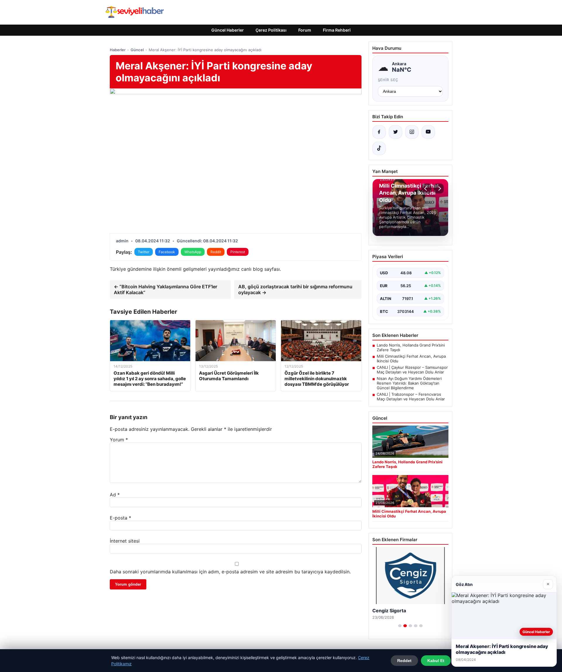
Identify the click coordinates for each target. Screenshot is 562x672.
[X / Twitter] (395, 132)
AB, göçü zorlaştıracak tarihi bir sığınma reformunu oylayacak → (295, 289)
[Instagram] (412, 132)
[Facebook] (379, 132)
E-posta (120, 518)
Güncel (137, 49)
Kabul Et (435, 660)
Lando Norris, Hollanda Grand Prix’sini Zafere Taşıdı (411, 347)
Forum (304, 30)
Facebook (167, 252)
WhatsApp (192, 252)
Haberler (118, 49)
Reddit (215, 252)
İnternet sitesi (125, 541)
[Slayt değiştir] (400, 625)
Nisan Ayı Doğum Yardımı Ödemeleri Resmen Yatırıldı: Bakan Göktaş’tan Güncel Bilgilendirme (409, 383)
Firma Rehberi (337, 30)
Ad (115, 495)
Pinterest (237, 252)
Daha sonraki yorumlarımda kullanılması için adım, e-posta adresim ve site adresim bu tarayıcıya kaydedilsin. (230, 572)
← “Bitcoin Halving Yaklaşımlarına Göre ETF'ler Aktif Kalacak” (165, 289)
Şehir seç (388, 80)
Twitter (143, 252)
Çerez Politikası (271, 30)
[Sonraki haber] (439, 188)
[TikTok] (379, 148)
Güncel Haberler (227, 30)
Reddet (404, 660)
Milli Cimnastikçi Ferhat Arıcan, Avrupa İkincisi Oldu (411, 358)
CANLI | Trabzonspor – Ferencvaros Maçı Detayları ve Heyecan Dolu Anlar (411, 396)
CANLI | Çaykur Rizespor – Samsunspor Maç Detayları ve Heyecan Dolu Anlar (412, 369)
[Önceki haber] (426, 188)
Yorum (119, 440)
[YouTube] (428, 132)
